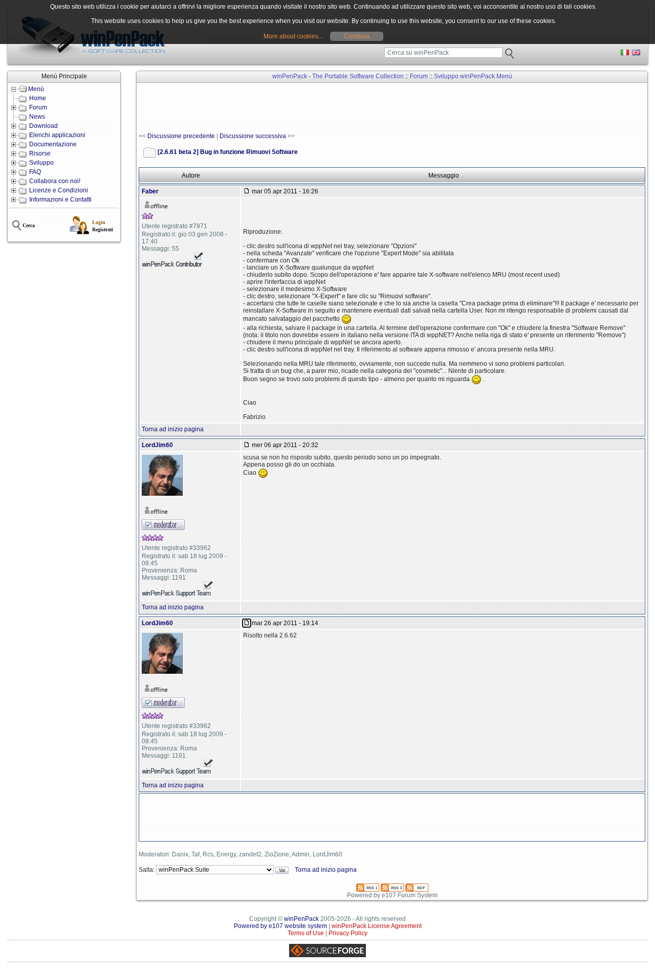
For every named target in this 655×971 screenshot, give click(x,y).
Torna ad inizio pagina (173, 429)
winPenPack (301, 918)
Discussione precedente (181, 136)
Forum (38, 107)
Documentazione (53, 144)
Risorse (40, 153)
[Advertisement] (325, 108)
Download (43, 125)
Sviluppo (41, 162)
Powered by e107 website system (280, 926)
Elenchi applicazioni (57, 135)
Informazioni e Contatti (60, 199)
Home (37, 98)
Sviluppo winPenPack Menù (473, 76)
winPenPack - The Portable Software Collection (338, 76)
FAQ (35, 171)
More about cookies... (293, 36)
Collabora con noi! (54, 181)
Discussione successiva (253, 136)
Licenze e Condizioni (58, 190)
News (37, 116)
